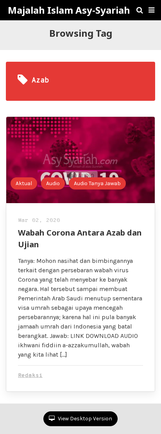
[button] (151, 10)
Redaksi (30, 375)
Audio (53, 183)
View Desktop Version (84, 418)
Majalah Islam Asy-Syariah (69, 10)
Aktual (24, 183)
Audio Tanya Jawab (97, 183)
